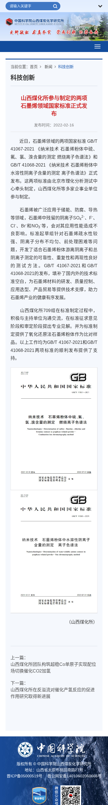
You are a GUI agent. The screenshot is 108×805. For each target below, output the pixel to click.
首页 (34, 66)
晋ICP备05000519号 (24, 776)
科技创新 (66, 66)
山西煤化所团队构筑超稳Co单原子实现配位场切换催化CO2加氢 (53, 667)
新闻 (48, 66)
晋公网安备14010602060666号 (74, 776)
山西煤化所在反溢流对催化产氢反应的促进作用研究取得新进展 (53, 693)
